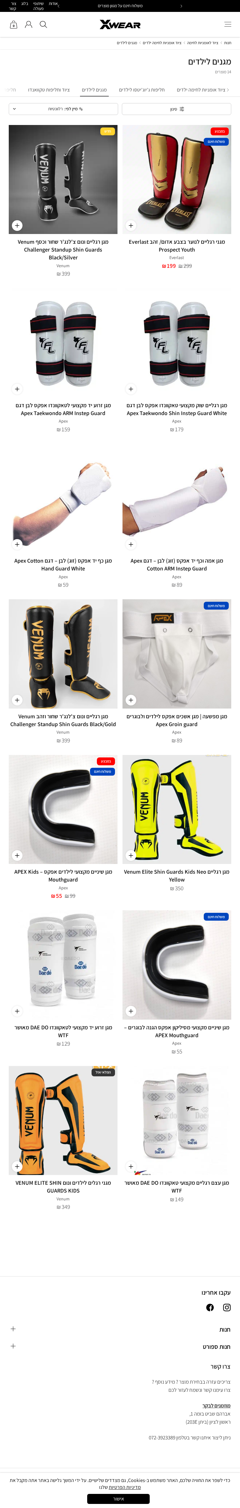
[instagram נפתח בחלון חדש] (227, 1308)
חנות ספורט (217, 1347)
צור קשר (12, 6)
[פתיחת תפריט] (227, 24)
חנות (227, 42)
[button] (59, 6)
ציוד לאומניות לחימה (202, 42)
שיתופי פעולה (38, 6)
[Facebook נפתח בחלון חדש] (210, 1308)
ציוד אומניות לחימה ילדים (162, 42)
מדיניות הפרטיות (125, 1487)
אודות (53, 3)
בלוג (24, 3)
